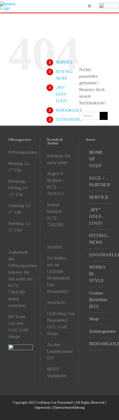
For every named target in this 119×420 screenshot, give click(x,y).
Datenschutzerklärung (68, 407)
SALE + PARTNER (98, 181)
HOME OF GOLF (96, 159)
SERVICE (64, 62)
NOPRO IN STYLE (97, 274)
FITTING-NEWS (98, 239)
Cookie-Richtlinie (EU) (98, 300)
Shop (94, 318)
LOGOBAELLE (98, 254)
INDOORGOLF (69, 110)
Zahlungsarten (98, 331)
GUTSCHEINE (69, 119)
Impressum (43, 407)
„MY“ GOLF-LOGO (62, 94)
